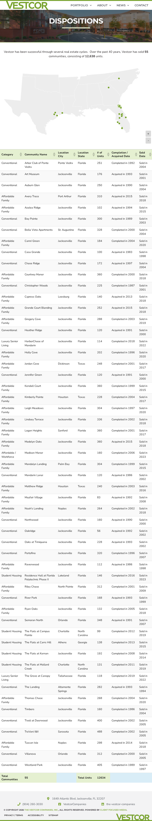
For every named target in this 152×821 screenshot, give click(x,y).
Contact (141, 5)
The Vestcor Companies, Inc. (41, 810)
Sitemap (53, 815)
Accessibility (36, 815)
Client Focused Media (113, 810)
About (102, 5)
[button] (20, 154)
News (121, 5)
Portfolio (79, 5)
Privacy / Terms (13, 815)
